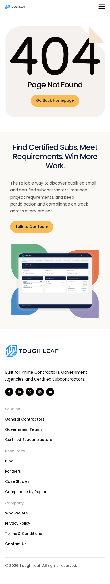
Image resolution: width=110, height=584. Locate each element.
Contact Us (15, 543)
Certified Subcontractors (28, 439)
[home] (15, 6)
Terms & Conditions (23, 533)
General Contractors (25, 419)
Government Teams (23, 429)
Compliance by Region (26, 491)
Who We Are (16, 513)
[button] (101, 6)
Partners (13, 471)
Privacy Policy (17, 523)
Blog (9, 461)
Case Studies (17, 481)
